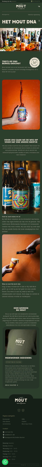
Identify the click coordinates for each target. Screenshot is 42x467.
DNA (23, 419)
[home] (21, 6)
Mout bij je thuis (27, 424)
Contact (24, 421)
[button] (5, 462)
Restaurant (6, 419)
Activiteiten (6, 424)
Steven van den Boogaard (30, 465)
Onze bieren (6, 421)
